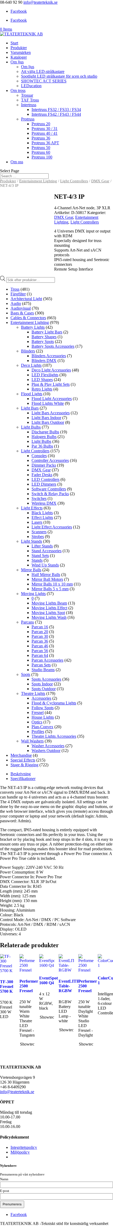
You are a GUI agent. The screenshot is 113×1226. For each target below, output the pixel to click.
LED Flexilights (45, 375)
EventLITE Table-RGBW (69, 986)
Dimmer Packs (44, 465)
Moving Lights (33, 593)
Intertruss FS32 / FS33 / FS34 (56, 109)
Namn (4, 1179)
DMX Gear (100, 181)
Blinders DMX (44, 360)
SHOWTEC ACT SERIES (43, 81)
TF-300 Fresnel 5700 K (6, 986)
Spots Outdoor (44, 688)
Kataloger (19, 57)
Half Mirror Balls (46, 574)
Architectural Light (26, 298)
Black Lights (42, 512)
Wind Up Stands (45, 565)
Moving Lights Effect (49, 608)
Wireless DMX (44, 503)
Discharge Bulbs (45, 432)
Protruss (27, 119)
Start (14, 43)
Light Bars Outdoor (48, 422)
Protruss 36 (41, 138)
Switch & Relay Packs (50, 493)
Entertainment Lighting (38, 181)
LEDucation (31, 85)
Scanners (39, 532)
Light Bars (30, 408)
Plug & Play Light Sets (51, 384)
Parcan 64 (40, 655)
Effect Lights (42, 517)
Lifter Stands (42, 546)
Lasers (37, 522)
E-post (4, 1191)
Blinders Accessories (49, 356)
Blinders (28, 351)
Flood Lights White (48, 403)
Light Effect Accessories (52, 527)
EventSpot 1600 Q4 (48, 980)
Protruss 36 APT (45, 143)
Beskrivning (21, 774)
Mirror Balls (31, 570)
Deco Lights (31, 365)
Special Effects (23, 760)
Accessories (41, 698)
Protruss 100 (42, 157)
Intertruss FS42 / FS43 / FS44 (56, 114)
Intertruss (28, 105)
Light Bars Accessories (51, 413)
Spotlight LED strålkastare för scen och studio (59, 76)
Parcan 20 (40, 631)
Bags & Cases (22, 313)
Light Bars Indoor (46, 417)
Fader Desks (42, 474)
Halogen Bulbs (44, 436)
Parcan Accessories (47, 660)
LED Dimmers (44, 484)
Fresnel (38, 712)
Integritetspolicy (24, 1147)
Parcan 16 (40, 627)
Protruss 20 (41, 124)
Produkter (19, 47)
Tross (15, 289)
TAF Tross (30, 100)
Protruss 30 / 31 (45, 128)
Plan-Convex (42, 727)
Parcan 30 (40, 636)
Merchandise (21, 755)
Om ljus (17, 62)
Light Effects (32, 508)
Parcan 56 (40, 650)
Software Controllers (49, 489)
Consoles (39, 455)
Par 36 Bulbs (42, 446)
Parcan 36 (40, 641)
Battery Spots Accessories (53, 346)
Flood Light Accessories (52, 398)
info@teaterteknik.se (17, 1091)
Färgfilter (18, 294)
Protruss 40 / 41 (45, 133)
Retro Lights (42, 389)
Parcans (27, 622)
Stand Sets (40, 555)
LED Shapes (42, 379)
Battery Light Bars (47, 332)
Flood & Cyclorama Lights (54, 703)
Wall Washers (32, 741)
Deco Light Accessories (51, 370)
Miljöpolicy (20, 1152)
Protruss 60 (41, 152)
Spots (25, 674)
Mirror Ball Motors (47, 579)
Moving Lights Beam (49, 603)
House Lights (43, 717)
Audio (16, 303)
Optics (37, 722)
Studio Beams (43, 669)
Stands (37, 560)
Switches (39, 498)
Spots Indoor (42, 684)
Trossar (27, 95)
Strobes (38, 536)
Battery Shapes (44, 337)
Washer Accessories (48, 746)
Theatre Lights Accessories (54, 736)
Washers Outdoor (46, 750)
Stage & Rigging (24, 765)
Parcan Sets (41, 665)
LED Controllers (45, 479)
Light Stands (31, 541)
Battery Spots (43, 341)
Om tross (18, 90)
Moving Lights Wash (49, 617)
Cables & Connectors (28, 317)
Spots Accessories (46, 679)
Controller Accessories (50, 460)
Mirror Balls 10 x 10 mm (52, 584)
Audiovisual (21, 308)
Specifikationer (23, 778)
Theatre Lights (33, 693)
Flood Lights (31, 394)
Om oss (17, 162)
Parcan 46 (40, 646)
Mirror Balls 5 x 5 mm (50, 589)
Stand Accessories (46, 551)
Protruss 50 (41, 147)
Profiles (38, 731)
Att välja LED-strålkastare (42, 71)
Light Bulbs (31, 427)
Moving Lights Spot (48, 612)
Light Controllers (74, 181)
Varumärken (21, 52)
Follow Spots (43, 707)
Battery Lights (33, 327)
